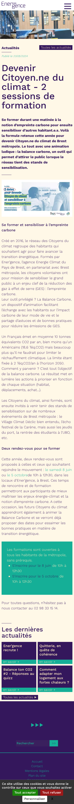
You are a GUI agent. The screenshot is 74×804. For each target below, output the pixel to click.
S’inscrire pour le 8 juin (31, 565)
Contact (37, 766)
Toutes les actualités (56, 47)
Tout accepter (25, 792)
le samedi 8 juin (58, 470)
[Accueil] (37, 5)
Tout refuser (51, 792)
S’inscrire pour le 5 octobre (35, 576)
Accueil (37, 761)
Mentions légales (37, 771)
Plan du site (37, 775)
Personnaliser (34, 799)
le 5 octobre (17, 475)
